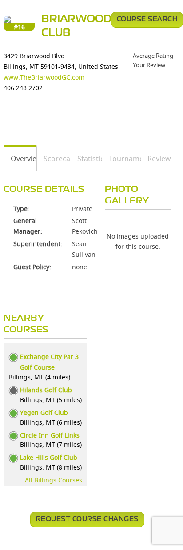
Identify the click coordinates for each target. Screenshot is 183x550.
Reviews (155, 158)
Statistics (86, 158)
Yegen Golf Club (44, 412)
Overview (20, 158)
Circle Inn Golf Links (50, 435)
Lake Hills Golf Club (48, 457)
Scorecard (54, 158)
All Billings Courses (53, 480)
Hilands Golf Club (46, 390)
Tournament (122, 158)
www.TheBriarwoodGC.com (44, 77)
